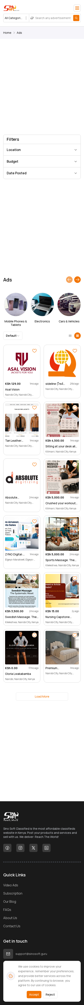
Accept (34, 994)
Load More (42, 696)
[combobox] (16, 18)
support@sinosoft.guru (31, 954)
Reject (50, 994)
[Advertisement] (42, 87)
